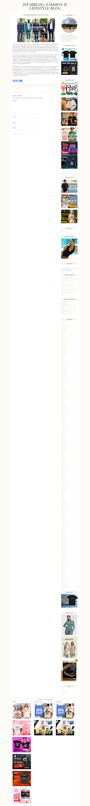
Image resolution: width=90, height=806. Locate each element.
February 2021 (64, 388)
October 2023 (64, 352)
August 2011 (63, 568)
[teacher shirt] (22, 735)
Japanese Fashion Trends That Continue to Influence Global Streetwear (67, 282)
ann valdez (63, 313)
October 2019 (64, 412)
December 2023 (64, 349)
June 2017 (63, 455)
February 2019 (64, 423)
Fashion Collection (16, 85)
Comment (15, 100)
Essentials (50, 84)
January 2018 (63, 444)
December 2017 (64, 446)
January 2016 (63, 483)
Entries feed (63, 690)
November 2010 (64, 583)
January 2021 (63, 389)
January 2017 (63, 463)
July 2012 (63, 550)
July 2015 (63, 492)
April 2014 (63, 517)
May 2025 (63, 333)
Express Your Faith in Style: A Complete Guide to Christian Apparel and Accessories (69, 286)
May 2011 (63, 573)
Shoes (49, 86)
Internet (14, 86)
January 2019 (63, 425)
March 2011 (63, 576)
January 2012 (63, 560)
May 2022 (63, 370)
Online (46, 86)
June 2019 (63, 418)
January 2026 (63, 325)
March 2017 (63, 460)
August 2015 (63, 491)
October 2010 (64, 584)
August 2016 (63, 471)
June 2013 (63, 533)
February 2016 (64, 481)
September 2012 (64, 547)
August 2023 (63, 355)
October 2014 (64, 507)
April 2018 (63, 439)
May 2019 (63, 420)
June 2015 (63, 494)
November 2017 (64, 447)
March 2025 (63, 336)
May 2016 (63, 476)
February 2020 (64, 405)
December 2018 (64, 426)
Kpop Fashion (30, 86)
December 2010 (64, 581)
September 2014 (64, 509)
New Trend (42, 86)
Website (14, 127)
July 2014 (63, 512)
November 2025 (64, 326)
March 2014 (63, 518)
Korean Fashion (24, 86)
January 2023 (63, 364)
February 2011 (64, 578)
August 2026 (63, 322)
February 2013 (64, 539)
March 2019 (63, 422)
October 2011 (64, 565)
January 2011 (63, 579)
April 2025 (63, 335)
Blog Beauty (50, 699)
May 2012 (63, 554)
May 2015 (63, 496)
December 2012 (64, 542)
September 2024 (64, 343)
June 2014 (63, 513)
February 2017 (64, 462)
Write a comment (16, 84)
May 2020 (63, 401)
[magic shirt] (69, 154)
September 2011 (64, 567)
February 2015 (64, 500)
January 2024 (63, 347)
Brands (41, 84)
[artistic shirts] (69, 74)
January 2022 (63, 375)
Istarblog (18, 86)
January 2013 (63, 541)
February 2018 (64, 442)
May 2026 (63, 323)
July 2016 (63, 473)
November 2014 (64, 505)
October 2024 (64, 341)
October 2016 (64, 468)
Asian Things (32, 84)
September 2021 (64, 380)
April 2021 (63, 386)
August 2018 (63, 433)
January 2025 (63, 338)
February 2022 (64, 373)
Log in (62, 688)
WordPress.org (64, 693)
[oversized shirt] (22, 718)
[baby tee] (22, 752)
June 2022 (63, 368)
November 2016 (64, 467)
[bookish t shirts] (69, 222)
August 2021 (63, 381)
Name (14, 116)
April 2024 (63, 344)
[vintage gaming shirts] (22, 785)
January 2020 (63, 407)
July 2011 (63, 570)
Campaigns (45, 84)
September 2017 (64, 451)
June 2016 (63, 475)
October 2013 (64, 526)
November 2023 (64, 351)
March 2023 (63, 360)
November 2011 (64, 563)
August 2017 (63, 452)
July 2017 (63, 454)
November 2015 (64, 486)
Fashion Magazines (47, 85)
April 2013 (63, 536)
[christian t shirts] (69, 110)
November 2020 (64, 393)
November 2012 (64, 544)
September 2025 (64, 328)
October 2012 (64, 546)
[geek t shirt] (69, 60)
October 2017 (64, 449)
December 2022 (64, 365)
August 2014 (63, 510)
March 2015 (63, 499)
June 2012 (63, 552)
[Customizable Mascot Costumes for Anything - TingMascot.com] (65, 231)
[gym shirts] (22, 768)
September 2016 (64, 470)
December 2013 (64, 523)
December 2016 (64, 465)
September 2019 (64, 413)
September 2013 (64, 528)
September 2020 (64, 396)
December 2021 (64, 376)
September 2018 (64, 431)
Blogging (37, 84)
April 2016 (63, 478)
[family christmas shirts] (69, 95)
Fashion (54, 84)
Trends (14, 87)
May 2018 (63, 438)
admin (40, 16)
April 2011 (63, 575)
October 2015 (64, 488)
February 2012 (64, 558)
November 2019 (64, 410)
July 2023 (63, 357)
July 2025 (63, 331)
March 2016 (63, 480)
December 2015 (64, 484)
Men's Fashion (37, 86)
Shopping (53, 86)
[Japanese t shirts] (69, 125)
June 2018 (63, 436)
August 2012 (63, 549)
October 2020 (64, 394)
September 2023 (64, 354)
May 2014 (63, 515)
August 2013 (63, 529)
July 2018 (63, 434)
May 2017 (63, 457)
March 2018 (63, 441)
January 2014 (63, 521)
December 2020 (64, 391)
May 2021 (63, 384)
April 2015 (63, 497)
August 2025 (63, 330)
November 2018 (64, 428)
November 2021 (64, 378)
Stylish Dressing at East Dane (26, 87)
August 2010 (63, 588)
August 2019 (63, 415)
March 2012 (63, 557)
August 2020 (63, 397)
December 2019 (64, 409)
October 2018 (64, 430)
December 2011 (64, 562)
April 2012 (63, 555)
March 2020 (63, 404)
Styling (57, 86)
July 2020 (63, 399)
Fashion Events (24, 85)
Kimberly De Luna (65, 307)
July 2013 (63, 531)
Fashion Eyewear (31, 85)
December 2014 (64, 504)
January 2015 (63, 502)
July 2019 (63, 417)
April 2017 (63, 459)
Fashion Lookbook (39, 85)
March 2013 (63, 538)
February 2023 (64, 362)
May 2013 (63, 534)
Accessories (26, 84)
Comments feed (64, 692)
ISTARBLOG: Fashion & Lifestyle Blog (45, 6)
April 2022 (63, 372)
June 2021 (63, 383)
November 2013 (64, 525)
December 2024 (64, 339)
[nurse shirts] (22, 802)
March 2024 (63, 346)
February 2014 (64, 520)
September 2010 (64, 586)
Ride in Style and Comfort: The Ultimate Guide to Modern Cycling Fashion (68, 294)
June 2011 (63, 571)
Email (14, 122)
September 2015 (64, 489)
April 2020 (63, 402)
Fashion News (54, 85)
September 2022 (64, 367)
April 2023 (63, 359)
